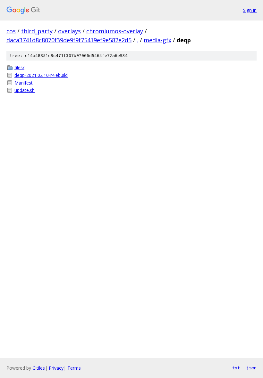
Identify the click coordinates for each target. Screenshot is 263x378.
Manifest (23, 83)
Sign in (250, 10)
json (251, 368)
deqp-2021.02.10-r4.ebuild (41, 75)
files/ (19, 67)
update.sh (24, 90)
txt (236, 368)
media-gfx (157, 40)
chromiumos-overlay (114, 31)
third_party (37, 31)
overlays (69, 31)
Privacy (56, 368)
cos (11, 31)
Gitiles (38, 368)
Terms (74, 368)
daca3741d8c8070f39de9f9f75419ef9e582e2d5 (69, 40)
